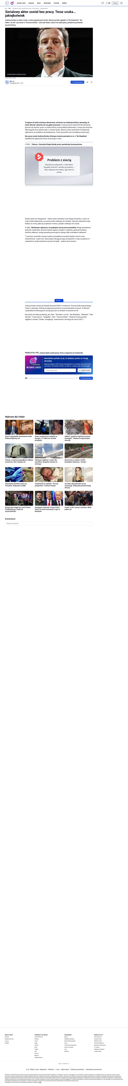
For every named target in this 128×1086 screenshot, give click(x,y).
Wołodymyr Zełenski (99, 1049)
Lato (65, 1049)
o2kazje (31, 3)
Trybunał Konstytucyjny (70, 1045)
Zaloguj (115, 3)
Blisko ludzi (21, 3)
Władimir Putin (98, 1041)
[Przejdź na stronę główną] (7, 4)
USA (36, 1051)
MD (11, 81)
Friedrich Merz (97, 1051)
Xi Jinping (96, 1047)
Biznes (64, 3)
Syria (36, 1047)
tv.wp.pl (7, 1041)
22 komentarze (78, 82)
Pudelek (7, 1043)
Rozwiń (58, 300)
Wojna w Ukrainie (68, 1047)
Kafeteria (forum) (9, 1039)
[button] (108, 3)
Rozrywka (47, 3)
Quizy (39, 3)
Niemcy (36, 1053)
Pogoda (56, 3)
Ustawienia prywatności (93, 1069)
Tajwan (36, 1049)
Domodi (7, 1037)
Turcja (36, 1041)
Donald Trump (97, 1039)
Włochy (36, 1045)
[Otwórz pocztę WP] (102, 3)
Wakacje (66, 1051)
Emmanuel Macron (99, 1043)
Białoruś (37, 1055)
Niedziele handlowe (69, 1039)
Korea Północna (39, 1037)
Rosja (36, 1043)
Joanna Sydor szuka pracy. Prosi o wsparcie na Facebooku (61, 353)
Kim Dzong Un (97, 1037)
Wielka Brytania (38, 1057)
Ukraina (37, 1039)
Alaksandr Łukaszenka (100, 1045)
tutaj (40, 1082)
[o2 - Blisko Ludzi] (13, 3)
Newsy (66, 1037)
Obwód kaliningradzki (69, 1041)
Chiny (65, 1043)
